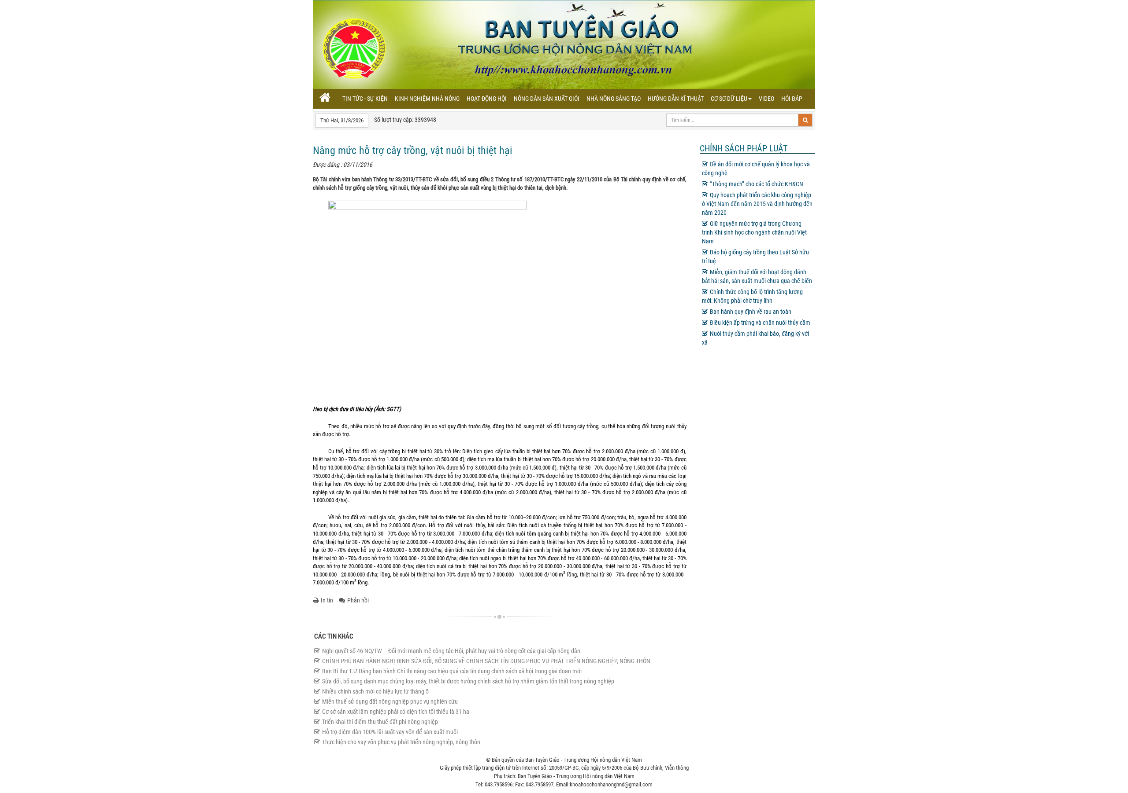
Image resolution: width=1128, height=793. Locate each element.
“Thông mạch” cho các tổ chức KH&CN (756, 183)
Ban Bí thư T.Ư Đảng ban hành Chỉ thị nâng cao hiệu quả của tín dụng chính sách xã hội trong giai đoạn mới (452, 671)
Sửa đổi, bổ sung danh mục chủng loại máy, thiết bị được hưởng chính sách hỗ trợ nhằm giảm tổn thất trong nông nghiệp (468, 681)
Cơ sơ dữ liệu (729, 98)
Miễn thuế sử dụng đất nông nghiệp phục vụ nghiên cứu (390, 701)
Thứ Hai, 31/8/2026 (342, 120)
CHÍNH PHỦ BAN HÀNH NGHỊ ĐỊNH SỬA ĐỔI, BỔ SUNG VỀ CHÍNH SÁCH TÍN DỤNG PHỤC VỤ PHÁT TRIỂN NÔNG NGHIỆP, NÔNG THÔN (486, 661)
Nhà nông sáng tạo (613, 98)
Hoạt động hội (487, 98)
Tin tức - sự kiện (365, 98)
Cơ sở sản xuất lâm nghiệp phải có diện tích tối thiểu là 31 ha (395, 711)
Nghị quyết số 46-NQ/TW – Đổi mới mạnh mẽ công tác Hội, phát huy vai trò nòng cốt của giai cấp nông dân (451, 650)
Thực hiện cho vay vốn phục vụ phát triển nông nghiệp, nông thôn (401, 741)
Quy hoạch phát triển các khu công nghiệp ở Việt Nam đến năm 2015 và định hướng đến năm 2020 (757, 203)
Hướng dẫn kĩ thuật (676, 98)
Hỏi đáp (791, 98)
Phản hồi (358, 600)
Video (766, 98)
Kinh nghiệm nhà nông (427, 98)
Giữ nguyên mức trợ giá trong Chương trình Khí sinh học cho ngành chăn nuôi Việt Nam (754, 232)
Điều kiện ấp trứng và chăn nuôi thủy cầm (760, 322)
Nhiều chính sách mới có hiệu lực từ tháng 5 (375, 691)
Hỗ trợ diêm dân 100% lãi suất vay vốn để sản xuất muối (390, 731)
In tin (327, 600)
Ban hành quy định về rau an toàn (750, 311)
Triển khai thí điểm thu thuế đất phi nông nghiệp (380, 721)
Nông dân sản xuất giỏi (546, 98)
